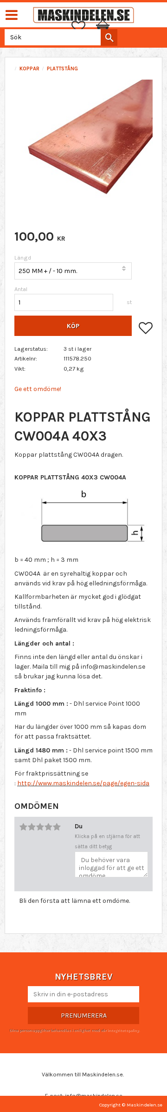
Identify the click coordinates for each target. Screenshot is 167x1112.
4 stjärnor (48, 827)
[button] (83, 27)
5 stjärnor (56, 827)
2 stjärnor (31, 827)
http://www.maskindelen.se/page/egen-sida (83, 783)
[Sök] (109, 37)
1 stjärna (23, 827)
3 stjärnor (40, 827)
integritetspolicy (123, 1030)
